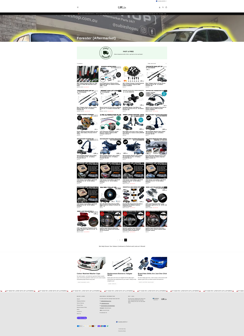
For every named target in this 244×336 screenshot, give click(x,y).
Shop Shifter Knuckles (146, 282)
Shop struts (112, 283)
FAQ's (78, 309)
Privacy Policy (80, 305)
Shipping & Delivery (81, 301)
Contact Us (79, 311)
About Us (79, 313)
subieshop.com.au (105, 303)
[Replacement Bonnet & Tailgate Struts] (122, 264)
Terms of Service (80, 303)
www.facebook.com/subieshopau (108, 305)
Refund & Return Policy (82, 307)
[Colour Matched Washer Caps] (91, 264)
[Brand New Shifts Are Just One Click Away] (152, 264)
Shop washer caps (84, 282)
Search (78, 298)
